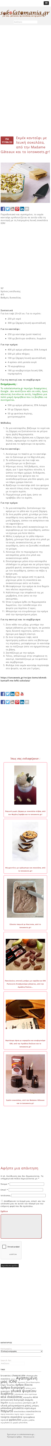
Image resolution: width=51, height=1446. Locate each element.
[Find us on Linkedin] (12, 694)
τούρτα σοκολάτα (11, 1416)
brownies (6, 1375)
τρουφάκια (29, 1417)
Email (4, 1190)
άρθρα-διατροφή (13, 1387)
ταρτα (16, 1414)
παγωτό (7, 1411)
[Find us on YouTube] (22, 694)
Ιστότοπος (6, 1195)
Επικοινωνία (29, 1437)
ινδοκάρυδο (19, 1394)
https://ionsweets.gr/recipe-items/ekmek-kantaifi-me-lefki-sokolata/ (24, 679)
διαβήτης (7, 1394)
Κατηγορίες (6, 1348)
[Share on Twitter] (7, 209)
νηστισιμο (30, 1408)
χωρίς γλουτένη (20, 1422)
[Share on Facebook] (3, 209)
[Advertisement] (25, 54)
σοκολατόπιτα (33, 1411)
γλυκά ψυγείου (23, 1391)
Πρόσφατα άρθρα (14, 1437)
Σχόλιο (4, 1211)
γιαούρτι (5, 1391)
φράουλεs (15, 1419)
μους (28, 1405)
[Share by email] (27, 209)
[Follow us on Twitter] (7, 694)
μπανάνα (6, 1408)
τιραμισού (29, 1414)
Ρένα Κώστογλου (33, 1382)
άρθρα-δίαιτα (24, 1384)
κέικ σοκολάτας (12, 1397)
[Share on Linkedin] (22, 209)
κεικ (35, 1397)
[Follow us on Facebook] (3, 694)
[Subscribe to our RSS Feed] (17, 694)
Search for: (6, 1360)
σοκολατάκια (20, 1411)
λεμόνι (4, 1402)
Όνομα (5, 1184)
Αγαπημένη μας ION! (19, 1379)
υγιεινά (4, 1419)
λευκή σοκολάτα (15, 1403)
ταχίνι (22, 1414)
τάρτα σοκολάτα (7, 1414)
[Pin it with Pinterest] (17, 209)
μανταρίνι (27, 1403)
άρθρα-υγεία (31, 1388)
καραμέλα (27, 1397)
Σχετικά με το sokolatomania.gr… (21, 1434)
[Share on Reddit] (12, 209)
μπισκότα (18, 1408)
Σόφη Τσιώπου (8, 1385)
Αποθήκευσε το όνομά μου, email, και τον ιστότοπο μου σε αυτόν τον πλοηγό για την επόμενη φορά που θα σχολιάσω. (23, 1203)
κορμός (29, 1399)
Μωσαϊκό (21, 1382)
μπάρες (35, 1405)
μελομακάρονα (16, 1405)
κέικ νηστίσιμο (30, 1394)
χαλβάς (25, 1420)
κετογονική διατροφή (12, 1399)
